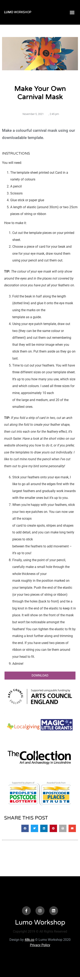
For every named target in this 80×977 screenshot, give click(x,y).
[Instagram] (39, 910)
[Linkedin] (53, 910)
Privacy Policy (40, 945)
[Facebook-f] (26, 910)
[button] (72, 12)
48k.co (29, 940)
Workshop (17, 12)
